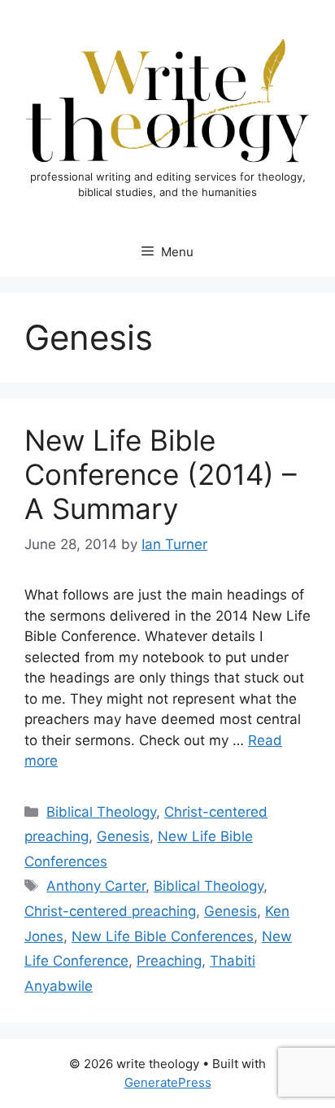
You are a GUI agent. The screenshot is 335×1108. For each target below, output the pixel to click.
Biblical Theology (101, 812)
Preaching (169, 961)
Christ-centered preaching (110, 911)
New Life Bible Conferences (163, 936)
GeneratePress (167, 1082)
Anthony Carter (96, 886)
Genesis (123, 836)
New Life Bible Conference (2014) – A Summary (160, 474)
